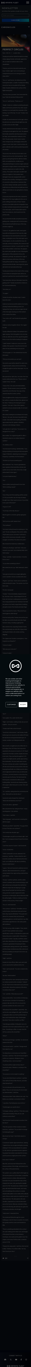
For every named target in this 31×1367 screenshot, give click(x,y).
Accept (23, 704)
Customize (11, 704)
